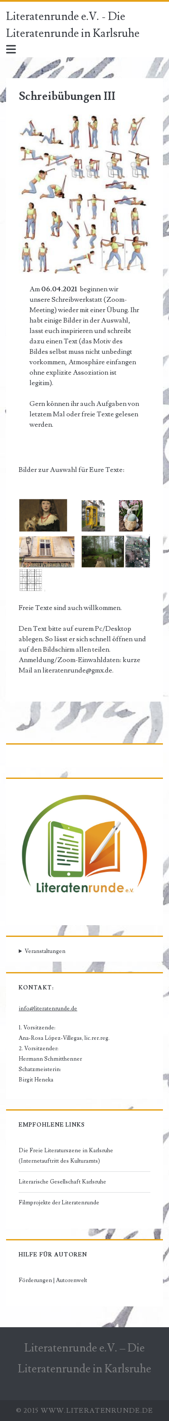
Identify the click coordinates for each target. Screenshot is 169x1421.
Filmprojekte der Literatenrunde (59, 1202)
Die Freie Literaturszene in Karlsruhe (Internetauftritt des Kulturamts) (66, 1155)
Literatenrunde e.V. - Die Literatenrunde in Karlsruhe (73, 25)
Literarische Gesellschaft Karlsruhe (62, 1181)
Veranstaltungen (45, 951)
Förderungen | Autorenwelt (53, 1280)
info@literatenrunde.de (48, 1008)
